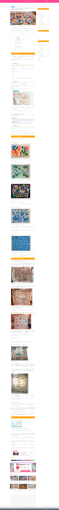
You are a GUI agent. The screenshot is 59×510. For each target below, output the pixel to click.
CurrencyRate (39, 38)
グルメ (40, 3)
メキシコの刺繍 (13, 457)
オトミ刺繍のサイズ (18, 40)
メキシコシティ (13, 3)
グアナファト (29, 3)
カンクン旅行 (44, 54)
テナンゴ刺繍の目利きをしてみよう (20, 39)
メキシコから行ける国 (43, 12)
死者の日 (35, 3)
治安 (46, 3)
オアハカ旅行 (43, 53)
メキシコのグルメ (43, 15)
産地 (15, 49)
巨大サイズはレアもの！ (18, 47)
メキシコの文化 (43, 14)
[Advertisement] (17, 500)
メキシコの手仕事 (43, 16)
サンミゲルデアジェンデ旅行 (43, 23)
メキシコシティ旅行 (43, 24)
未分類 (43, 58)
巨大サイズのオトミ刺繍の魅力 (18, 46)
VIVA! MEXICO (29, 1)
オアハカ (24, 3)
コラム (43, 43)
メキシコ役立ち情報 (43, 50)
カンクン (18, 3)
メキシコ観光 (44, 52)
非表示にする (24, 34)
